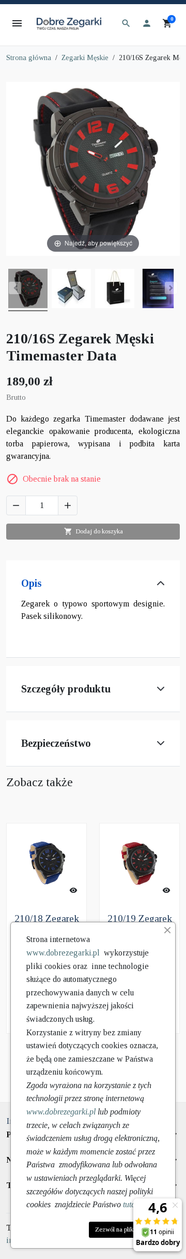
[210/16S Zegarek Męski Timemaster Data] (28, 290)
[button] (126, 23)
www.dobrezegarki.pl (63, 952)
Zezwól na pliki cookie (124, 1229)
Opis (31, 583)
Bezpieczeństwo (56, 743)
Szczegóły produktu (66, 688)
